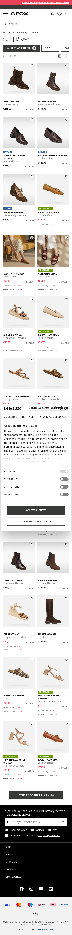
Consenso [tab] (10, 416)
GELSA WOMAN (11, 634)
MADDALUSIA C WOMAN (16, 396)
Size (47, 48)
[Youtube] (41, 889)
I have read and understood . (35, 835)
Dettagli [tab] (28, 416)
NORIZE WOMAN (12, 101)
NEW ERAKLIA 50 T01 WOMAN (49, 697)
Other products (36, 795)
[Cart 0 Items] (66, 15)
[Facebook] (22, 889)
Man (55, 830)
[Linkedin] (51, 889)
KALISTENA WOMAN (48, 212)
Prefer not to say (18, 830)
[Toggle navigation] (5, 14)
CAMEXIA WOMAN (12, 580)
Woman (40, 830)
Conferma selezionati (36, 521)
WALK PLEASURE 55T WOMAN (14, 157)
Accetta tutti (35, 510)
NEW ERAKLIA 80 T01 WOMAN (14, 761)
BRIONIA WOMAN (47, 396)
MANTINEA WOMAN (13, 273)
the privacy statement (49, 835)
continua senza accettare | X (48, 408)
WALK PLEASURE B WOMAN (52, 155)
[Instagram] (31, 889)
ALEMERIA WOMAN (13, 335)
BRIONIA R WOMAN (13, 695)
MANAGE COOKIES (46, 929)
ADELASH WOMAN (47, 273)
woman (6, 32)
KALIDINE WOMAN (13, 212)
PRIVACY (21, 929)
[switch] (64, 479)
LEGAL (31, 929)
